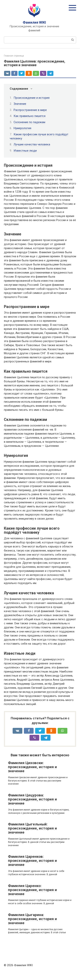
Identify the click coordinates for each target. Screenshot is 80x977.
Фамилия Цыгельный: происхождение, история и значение (32, 828)
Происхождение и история (32, 98)
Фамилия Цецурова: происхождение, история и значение (32, 799)
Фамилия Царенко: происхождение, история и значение (32, 890)
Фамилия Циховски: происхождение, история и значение (32, 767)
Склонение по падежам (29, 122)
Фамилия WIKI (34, 22)
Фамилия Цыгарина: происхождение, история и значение (32, 919)
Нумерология (22, 128)
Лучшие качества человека (32, 144)
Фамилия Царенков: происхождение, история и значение (32, 860)
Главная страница (14, 55)
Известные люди (25, 150)
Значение (20, 104)
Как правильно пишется (29, 116)
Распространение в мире (30, 110)
